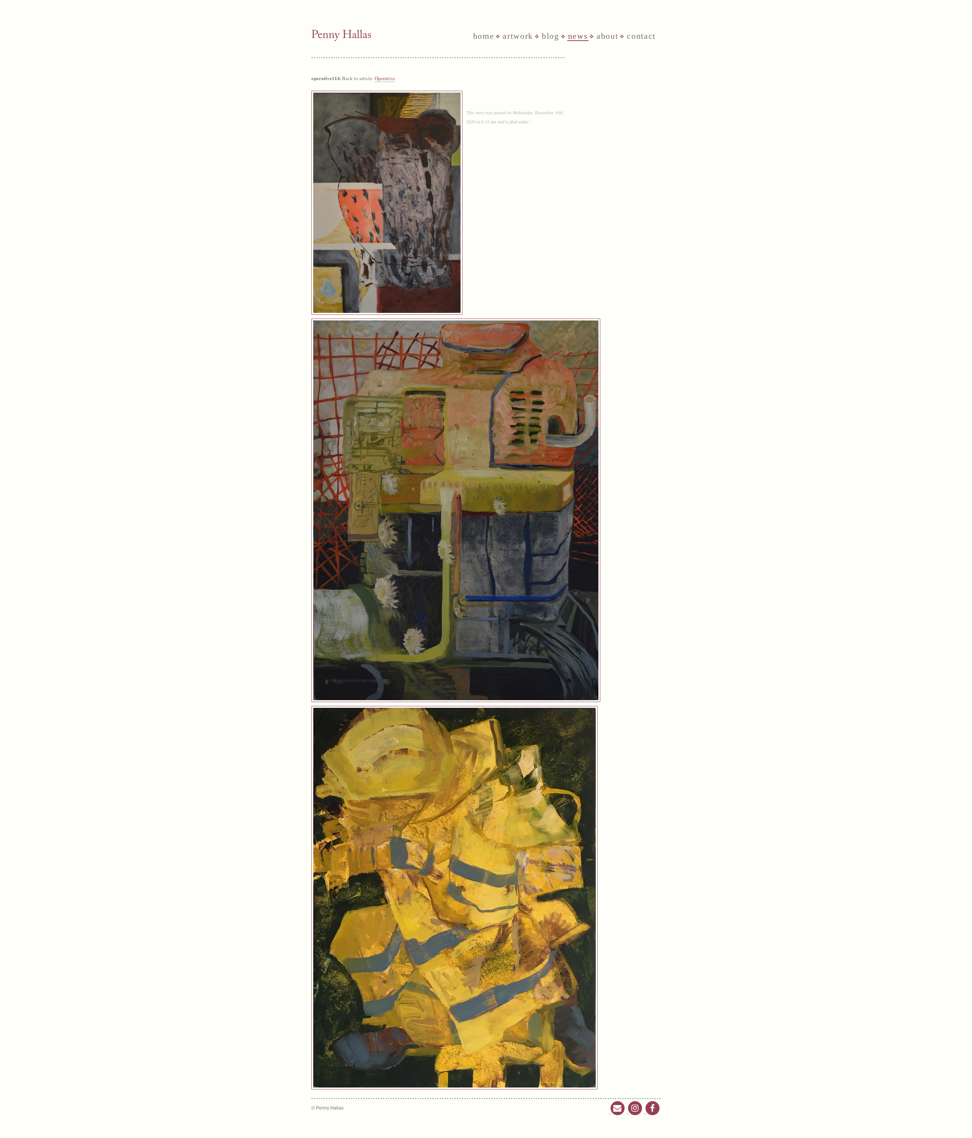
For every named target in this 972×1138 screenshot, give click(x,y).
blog (550, 36)
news (578, 36)
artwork (518, 36)
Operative (385, 78)
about (607, 36)
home (483, 36)
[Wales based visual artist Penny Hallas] (341, 35)
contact (641, 36)
